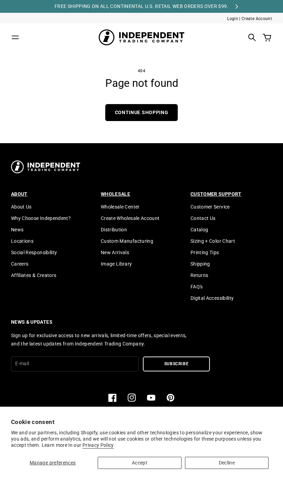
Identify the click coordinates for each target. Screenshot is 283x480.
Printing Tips (205, 252)
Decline (227, 462)
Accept (139, 462)
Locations (22, 241)
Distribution (114, 229)
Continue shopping (141, 112)
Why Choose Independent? (41, 218)
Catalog (199, 229)
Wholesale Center (120, 207)
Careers (19, 264)
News (17, 229)
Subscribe (176, 363)
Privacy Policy (98, 445)
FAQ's (197, 286)
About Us (21, 207)
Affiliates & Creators (33, 275)
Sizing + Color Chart (213, 241)
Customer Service (210, 207)
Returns (199, 275)
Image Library (116, 264)
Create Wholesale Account (130, 218)
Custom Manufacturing (127, 241)
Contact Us (203, 218)
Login (232, 18)
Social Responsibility (34, 252)
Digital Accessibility (212, 298)
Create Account (257, 18)
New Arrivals (115, 252)
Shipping (200, 264)
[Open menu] (15, 37)
